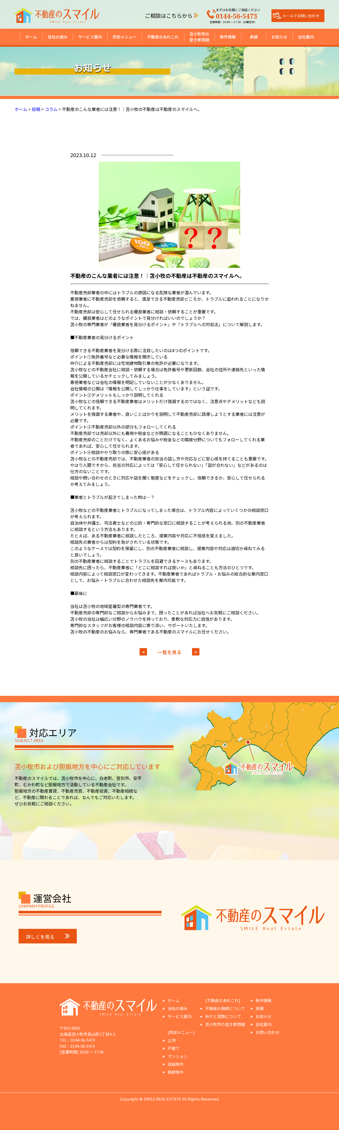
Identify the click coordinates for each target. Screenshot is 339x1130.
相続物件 (176, 1072)
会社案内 (306, 37)
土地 (172, 1040)
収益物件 (176, 1064)
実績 (254, 37)
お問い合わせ (267, 1032)
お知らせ (279, 37)
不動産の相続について (225, 1008)
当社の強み (58, 37)
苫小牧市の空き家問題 (199, 37)
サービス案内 (90, 37)
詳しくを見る (40, 936)
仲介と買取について (223, 1016)
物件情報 (228, 37)
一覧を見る (169, 652)
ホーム (31, 37)
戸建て (174, 1048)
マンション (178, 1056)
